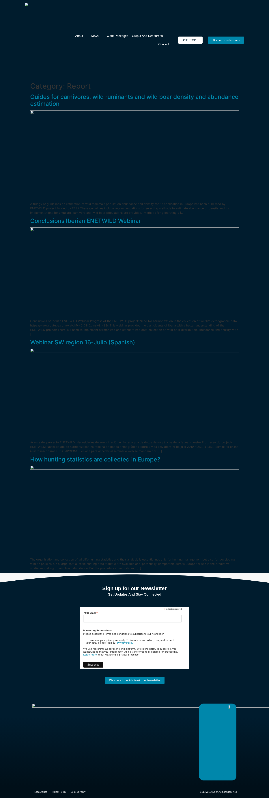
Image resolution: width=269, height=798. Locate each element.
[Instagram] (220, 707)
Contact (163, 44)
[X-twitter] (205, 707)
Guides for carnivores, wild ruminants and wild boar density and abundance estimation (134, 100)
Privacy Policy (125, 642)
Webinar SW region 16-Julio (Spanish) (82, 342)
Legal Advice (40, 792)
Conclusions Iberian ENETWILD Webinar (85, 220)
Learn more (90, 654)
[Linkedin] (212, 707)
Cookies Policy (78, 792)
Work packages (117, 36)
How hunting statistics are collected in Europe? (95, 459)
